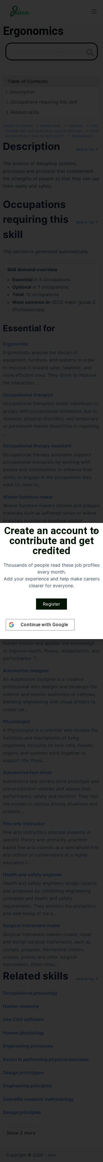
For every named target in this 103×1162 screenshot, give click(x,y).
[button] (95, 531)
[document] (51, 581)
